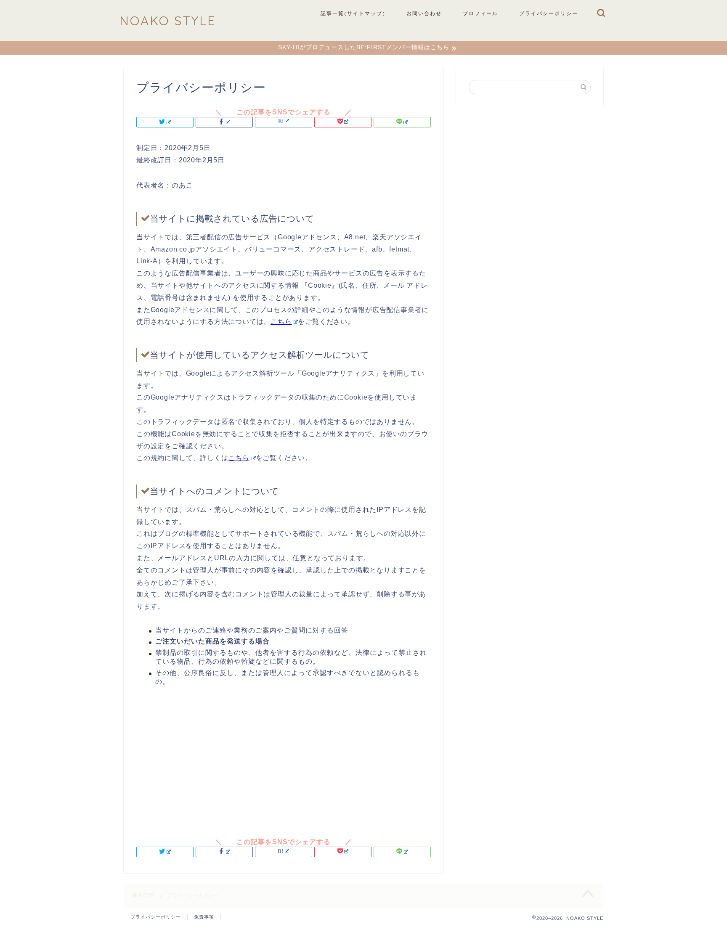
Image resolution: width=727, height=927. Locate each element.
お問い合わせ (424, 13)
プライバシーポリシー (548, 13)
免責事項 (204, 916)
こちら (281, 321)
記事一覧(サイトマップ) (353, 13)
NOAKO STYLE (167, 20)
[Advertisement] (283, 758)
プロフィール (480, 13)
